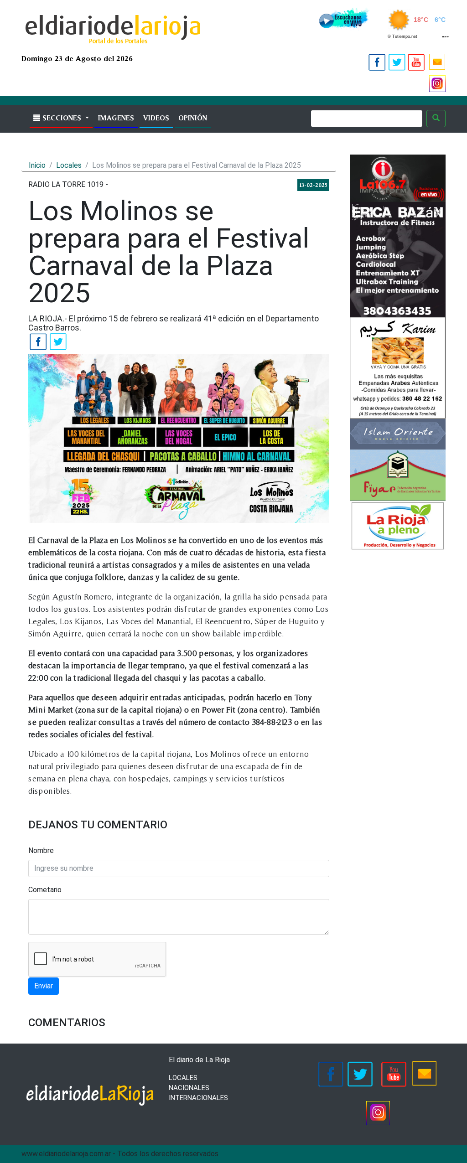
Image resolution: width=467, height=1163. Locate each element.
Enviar (43, 986)
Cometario (45, 889)
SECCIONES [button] (61, 118)
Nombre (41, 850)
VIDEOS (156, 118)
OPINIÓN (192, 118)
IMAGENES (118, 118)
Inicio (37, 165)
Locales (69, 165)
